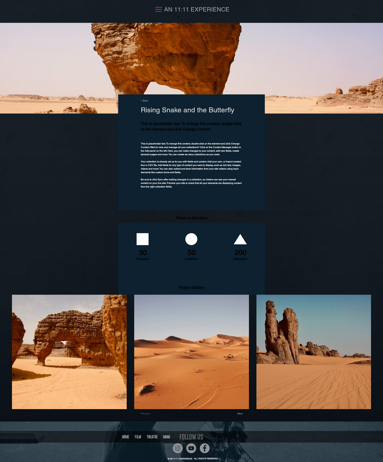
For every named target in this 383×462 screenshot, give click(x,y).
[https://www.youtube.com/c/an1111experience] (191, 448)
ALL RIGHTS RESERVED (206, 458)
